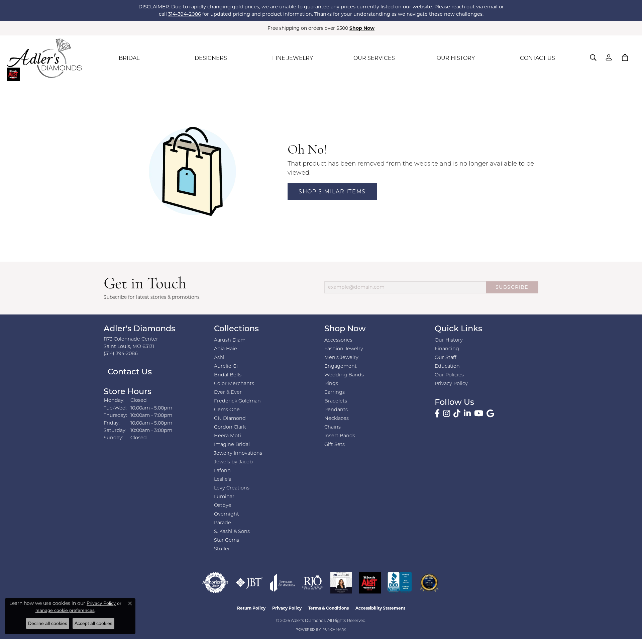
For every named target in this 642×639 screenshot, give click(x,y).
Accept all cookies (93, 623)
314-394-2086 (184, 14)
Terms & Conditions (328, 608)
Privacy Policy (451, 383)
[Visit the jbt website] (249, 583)
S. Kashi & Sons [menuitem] (232, 531)
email (491, 7)
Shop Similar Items (332, 191)
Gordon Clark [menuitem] (230, 427)
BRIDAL (129, 58)
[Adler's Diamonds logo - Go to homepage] (44, 58)
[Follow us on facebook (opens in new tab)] (437, 413)
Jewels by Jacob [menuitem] (233, 462)
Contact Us (129, 372)
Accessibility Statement (380, 608)
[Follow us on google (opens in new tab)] (490, 413)
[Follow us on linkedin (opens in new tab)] (467, 413)
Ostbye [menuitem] (222, 505)
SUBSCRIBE (512, 287)
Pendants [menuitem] (336, 410)
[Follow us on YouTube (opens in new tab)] (478, 413)
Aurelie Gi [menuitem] (226, 366)
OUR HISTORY (456, 58)
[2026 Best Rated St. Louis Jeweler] (429, 583)
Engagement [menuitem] (340, 366)
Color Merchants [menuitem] (234, 383)
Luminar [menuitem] (224, 496)
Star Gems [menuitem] (226, 540)
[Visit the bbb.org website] (400, 583)
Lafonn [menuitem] (222, 470)
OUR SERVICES (374, 58)
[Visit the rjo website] (313, 583)
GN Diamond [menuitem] (230, 418)
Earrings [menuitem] (334, 392)
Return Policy (251, 608)
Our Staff (445, 357)
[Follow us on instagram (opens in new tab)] (446, 413)
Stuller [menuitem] (222, 549)
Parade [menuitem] (222, 523)
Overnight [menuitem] (226, 514)
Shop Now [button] (361, 28)
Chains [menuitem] (332, 427)
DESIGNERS (211, 58)
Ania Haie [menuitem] (225, 349)
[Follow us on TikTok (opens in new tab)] (456, 413)
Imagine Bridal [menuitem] (232, 444)
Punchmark (334, 630)
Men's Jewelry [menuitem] (341, 357)
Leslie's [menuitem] (222, 479)
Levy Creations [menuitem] (231, 488)
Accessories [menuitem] (338, 340)
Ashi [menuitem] (219, 357)
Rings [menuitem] (331, 383)
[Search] (593, 57)
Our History (449, 340)
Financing (447, 349)
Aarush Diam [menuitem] (229, 340)
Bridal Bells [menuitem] (227, 375)
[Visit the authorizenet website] (215, 583)
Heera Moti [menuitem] (227, 436)
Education (447, 366)
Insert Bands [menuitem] (339, 436)
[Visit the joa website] (282, 583)
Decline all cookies (47, 623)
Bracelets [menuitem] (335, 401)
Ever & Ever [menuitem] (228, 392)
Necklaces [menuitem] (336, 418)
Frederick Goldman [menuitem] (237, 401)
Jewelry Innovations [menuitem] (238, 453)
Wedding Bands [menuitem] (344, 375)
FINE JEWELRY (292, 58)
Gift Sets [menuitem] (334, 444)
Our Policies (449, 375)
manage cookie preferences (65, 610)
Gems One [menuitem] (227, 410)
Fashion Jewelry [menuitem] (343, 349)
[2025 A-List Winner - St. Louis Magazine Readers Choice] (370, 583)
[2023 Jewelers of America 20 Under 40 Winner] (341, 583)
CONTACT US (537, 58)
